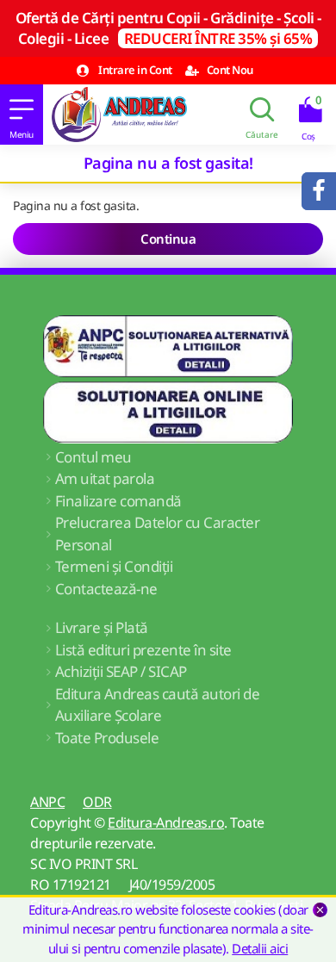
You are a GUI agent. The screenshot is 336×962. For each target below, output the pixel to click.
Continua (168, 238)
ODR (97, 801)
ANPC (47, 801)
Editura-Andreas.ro (166, 822)
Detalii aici (260, 948)
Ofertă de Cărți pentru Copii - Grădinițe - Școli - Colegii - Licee (168, 28)
